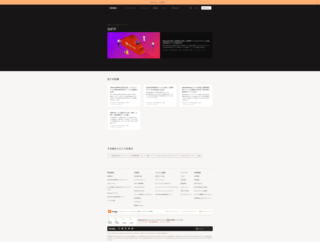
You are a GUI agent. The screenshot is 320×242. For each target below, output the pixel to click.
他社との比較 (185, 191)
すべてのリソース (186, 194)
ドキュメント (185, 187)
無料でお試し (206, 8)
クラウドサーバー (184, 156)
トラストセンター (142, 222)
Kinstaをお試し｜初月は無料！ (158, 2)
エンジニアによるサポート (163, 183)
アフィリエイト (160, 180)
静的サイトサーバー (204, 211)
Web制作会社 (134, 156)
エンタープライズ (139, 180)
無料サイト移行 (160, 176)
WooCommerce (139, 191)
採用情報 (196, 180)
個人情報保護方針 (153, 222)
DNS (146, 156)
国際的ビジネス (138, 205)
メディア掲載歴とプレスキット (203, 194)
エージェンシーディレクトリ (164, 191)
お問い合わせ (198, 183)
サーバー (126, 25)
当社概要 (196, 176)
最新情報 (183, 183)
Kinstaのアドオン (112, 193)
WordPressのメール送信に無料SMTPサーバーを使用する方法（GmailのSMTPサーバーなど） (195, 89)
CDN (198, 156)
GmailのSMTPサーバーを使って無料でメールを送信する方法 (159, 88)
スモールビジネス (139, 187)
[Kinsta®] (113, 8)
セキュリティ (111, 183)
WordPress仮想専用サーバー (116, 197)
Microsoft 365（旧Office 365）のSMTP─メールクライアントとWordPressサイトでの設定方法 (186, 42)
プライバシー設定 (165, 222)
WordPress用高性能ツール (163, 194)
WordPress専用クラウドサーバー (117, 180)
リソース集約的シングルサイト (143, 194)
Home (109, 25)
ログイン (197, 8)
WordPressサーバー (116, 156)
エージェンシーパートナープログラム (166, 187)
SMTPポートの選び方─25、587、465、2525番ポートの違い (123, 114)
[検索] (190, 8)
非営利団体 (137, 198)
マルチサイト (138, 202)
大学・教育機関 (138, 183)
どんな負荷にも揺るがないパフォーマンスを (119, 188)
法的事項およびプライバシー (202, 198)
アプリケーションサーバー (172, 211)
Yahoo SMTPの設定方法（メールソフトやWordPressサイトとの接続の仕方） (123, 89)
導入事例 (183, 180)
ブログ (183, 176)
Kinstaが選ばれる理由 (200, 187)
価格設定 (110, 176)
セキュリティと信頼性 (200, 191)
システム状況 (111, 200)
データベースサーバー (189, 211)
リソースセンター (117, 25)
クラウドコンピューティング (164, 156)
